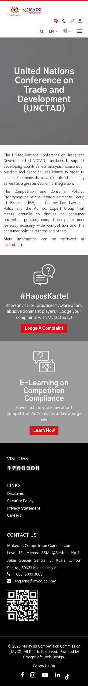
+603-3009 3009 (28, 574)
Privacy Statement (23, 508)
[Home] (44, 10)
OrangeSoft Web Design (43, 657)
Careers (14, 515)
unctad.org (13, 245)
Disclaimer (16, 494)
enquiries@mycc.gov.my (35, 581)
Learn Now (44, 431)
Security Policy (20, 501)
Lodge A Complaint (44, 328)
